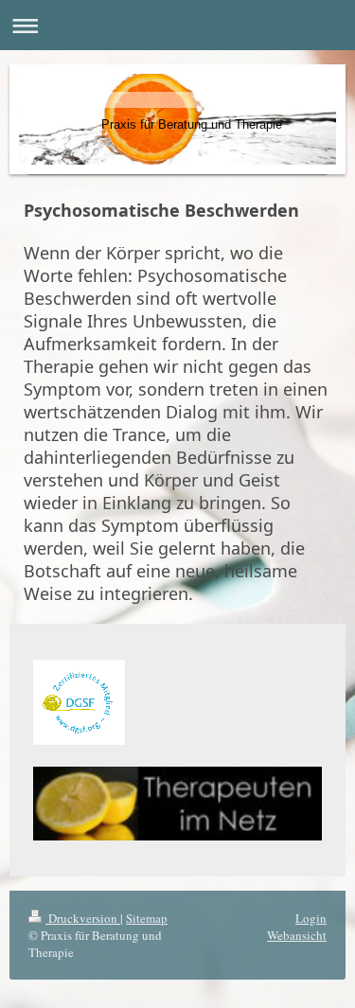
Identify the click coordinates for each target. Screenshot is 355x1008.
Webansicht (297, 935)
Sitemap (147, 918)
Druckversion (82, 918)
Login (311, 918)
